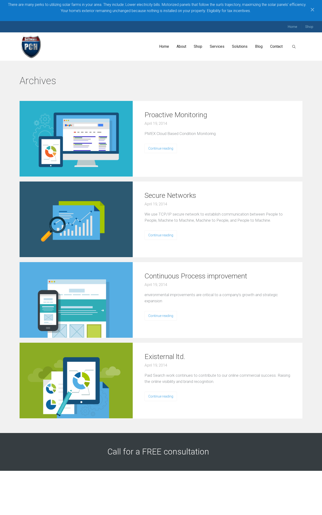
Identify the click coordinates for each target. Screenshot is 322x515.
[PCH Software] (31, 46)
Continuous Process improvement (195, 276)
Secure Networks (170, 195)
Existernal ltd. (164, 356)
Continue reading (160, 148)
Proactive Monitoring (175, 115)
